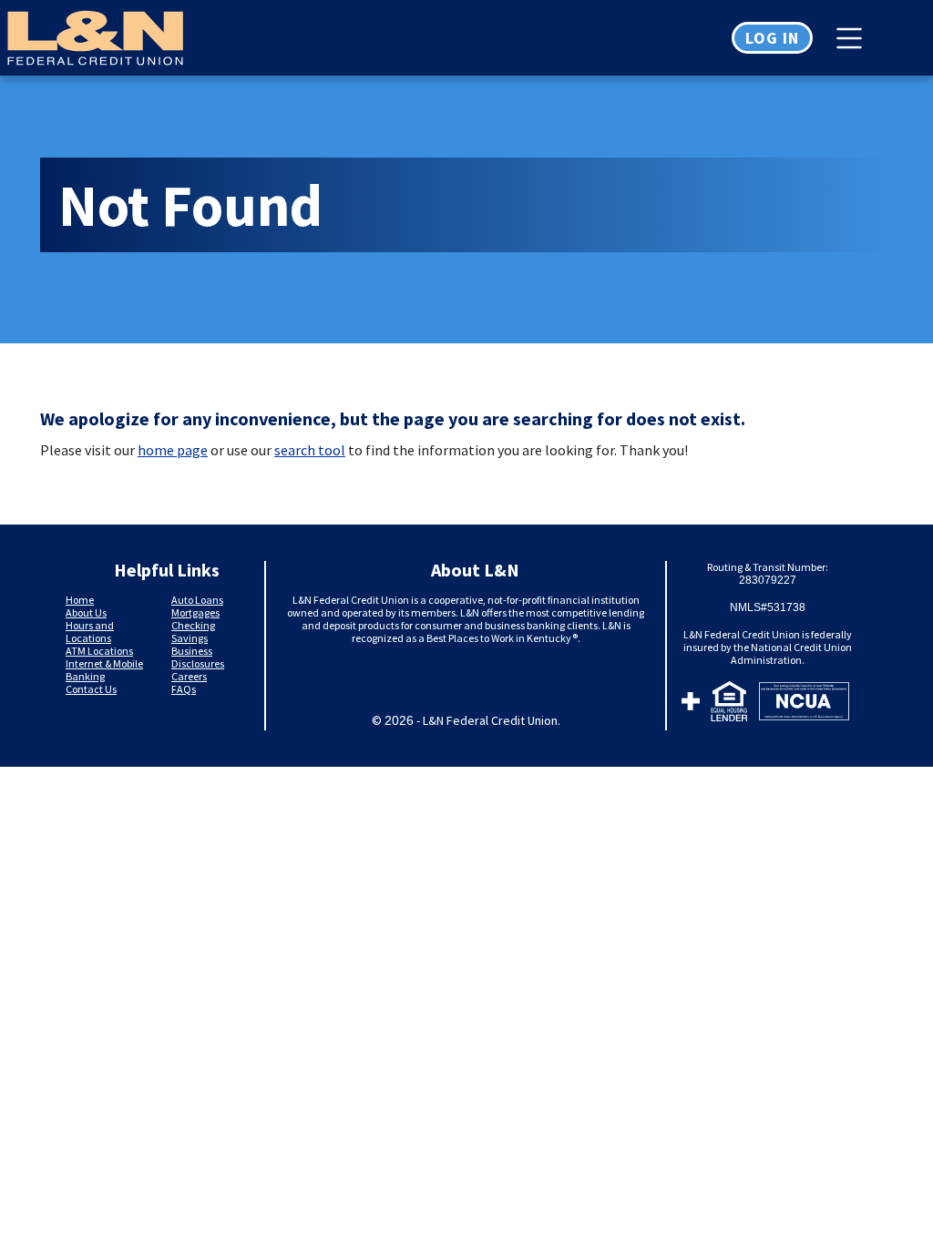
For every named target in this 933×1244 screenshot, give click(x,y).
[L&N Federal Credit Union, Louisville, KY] (72, 38)
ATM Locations (99, 651)
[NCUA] (804, 704)
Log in (772, 37)
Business (191, 651)
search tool (309, 450)
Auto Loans (197, 600)
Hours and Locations (90, 631)
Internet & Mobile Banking (104, 670)
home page (173, 450)
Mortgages (195, 612)
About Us (86, 612)
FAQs (183, 689)
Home (80, 600)
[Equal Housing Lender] (729, 704)
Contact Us (91, 689)
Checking (193, 625)
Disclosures (197, 663)
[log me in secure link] (691, 704)
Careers (189, 676)
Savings (189, 638)
